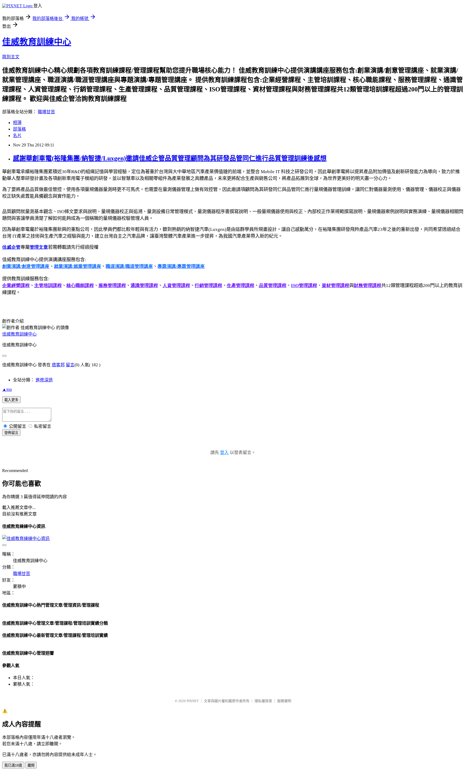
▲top (7, 389)
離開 (31, 765)
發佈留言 (11, 433)
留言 (70, 365)
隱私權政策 (263, 701)
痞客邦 (58, 365)
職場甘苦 (46, 112)
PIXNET (193, 701)
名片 (17, 135)
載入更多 (11, 400)
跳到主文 (10, 56)
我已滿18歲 (13, 765)
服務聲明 (284, 701)
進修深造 (44, 380)
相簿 (17, 122)
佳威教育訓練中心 (36, 42)
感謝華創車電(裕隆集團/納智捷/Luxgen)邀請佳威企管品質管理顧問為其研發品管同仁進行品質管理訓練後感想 (170, 158)
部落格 (19, 129)
